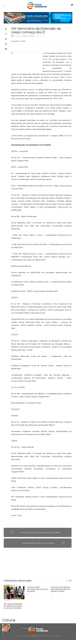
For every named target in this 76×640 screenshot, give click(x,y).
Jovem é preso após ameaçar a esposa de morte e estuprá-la (40, 532)
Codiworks (34, 635)
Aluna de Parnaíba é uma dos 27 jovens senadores (38, 543)
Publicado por (21, 36)
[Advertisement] (38, 563)
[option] (14, 598)
